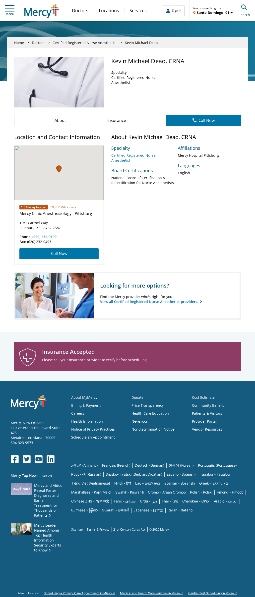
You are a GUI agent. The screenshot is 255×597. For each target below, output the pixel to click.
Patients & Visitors (207, 413)
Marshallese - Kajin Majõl (91, 492)
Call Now (206, 120)
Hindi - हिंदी (122, 483)
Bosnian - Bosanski (179, 483)
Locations (109, 10)
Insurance (116, 120)
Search (244, 14)
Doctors (80, 10)
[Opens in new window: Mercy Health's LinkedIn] (51, 459)
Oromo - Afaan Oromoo (167, 492)
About (60, 120)
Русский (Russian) (86, 474)
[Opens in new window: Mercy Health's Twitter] (27, 459)
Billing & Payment (86, 405)
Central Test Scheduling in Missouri (212, 593)
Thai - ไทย (170, 501)
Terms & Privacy (98, 529)
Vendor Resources (207, 429)
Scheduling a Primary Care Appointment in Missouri (79, 593)
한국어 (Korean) (181, 465)
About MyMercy (84, 397)
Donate (137, 397)
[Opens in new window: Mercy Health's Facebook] (15, 459)
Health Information (87, 421)
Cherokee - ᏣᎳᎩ (196, 501)
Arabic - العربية (226, 501)
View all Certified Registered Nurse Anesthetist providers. (149, 301)
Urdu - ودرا (148, 501)
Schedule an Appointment (93, 437)
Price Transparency (147, 405)
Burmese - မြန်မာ (84, 510)
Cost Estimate (203, 397)
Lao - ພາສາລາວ (147, 483)
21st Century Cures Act (129, 529)
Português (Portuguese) (217, 465)
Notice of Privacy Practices (93, 429)
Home (19, 42)
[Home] (41, 11)
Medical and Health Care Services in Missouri (151, 593)
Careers (77, 413)
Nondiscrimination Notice (152, 429)
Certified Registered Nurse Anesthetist (85, 42)
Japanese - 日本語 (148, 510)
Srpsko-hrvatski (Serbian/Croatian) (134, 474)
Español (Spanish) (181, 474)
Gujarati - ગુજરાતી (115, 510)
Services (138, 10)
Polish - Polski (201, 492)
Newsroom (140, 421)
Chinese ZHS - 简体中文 (90, 501)
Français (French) (116, 465)
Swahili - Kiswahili (129, 492)
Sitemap (77, 529)
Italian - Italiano (180, 510)
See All (47, 476)
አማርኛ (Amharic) (84, 465)
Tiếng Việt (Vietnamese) (90, 483)
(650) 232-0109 (44, 236)
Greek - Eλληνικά (213, 483)
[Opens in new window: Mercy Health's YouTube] (39, 459)
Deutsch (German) (149, 465)
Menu (9, 14)
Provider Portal (204, 421)
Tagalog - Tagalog (215, 474)
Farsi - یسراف (125, 501)
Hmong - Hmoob (230, 492)
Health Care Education (150, 413)
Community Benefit (208, 405)
